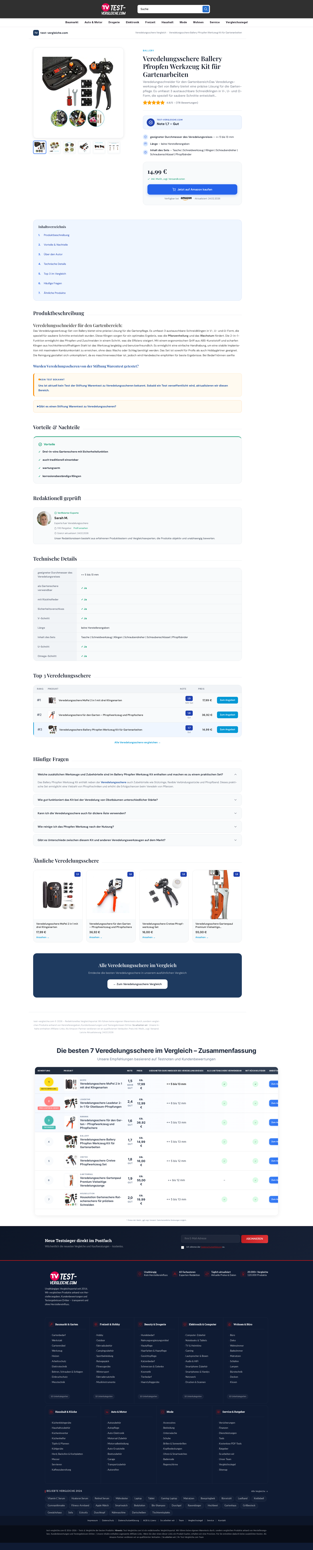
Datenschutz (108, 1520)
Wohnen (198, 22)
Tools (221, 1438)
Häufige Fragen (53, 283)
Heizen (55, 1356)
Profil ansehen (81, 528)
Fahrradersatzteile (105, 1377)
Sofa (70, 1513)
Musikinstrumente (105, 1382)
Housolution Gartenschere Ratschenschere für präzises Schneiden (100, 1200)
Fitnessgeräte (103, 1367)
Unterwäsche (170, 1433)
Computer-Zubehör (195, 1335)
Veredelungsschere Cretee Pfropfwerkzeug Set (97, 1162)
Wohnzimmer (237, 1346)
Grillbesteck (249, 1505)
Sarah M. (61, 518)
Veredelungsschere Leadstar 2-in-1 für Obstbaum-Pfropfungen (101, 1104)
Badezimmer (236, 1351)
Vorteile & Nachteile (56, 244)
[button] (137, 774)
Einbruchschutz (60, 1377)
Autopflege (113, 1428)
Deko (233, 1340)
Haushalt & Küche (66, 1411)
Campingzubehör (105, 1351)
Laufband (242, 1498)
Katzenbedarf (148, 1361)
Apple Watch (102, 1505)
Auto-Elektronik (116, 1433)
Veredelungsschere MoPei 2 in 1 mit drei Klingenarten (90, 700)
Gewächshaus (55, 1513)
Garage (111, 1459)
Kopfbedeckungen (172, 1449)
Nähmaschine (119, 1513)
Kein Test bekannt (52, 379)
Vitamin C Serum (56, 1498)
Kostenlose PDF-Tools (230, 1444)
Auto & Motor (93, 22)
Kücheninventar (60, 1433)
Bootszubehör (115, 1454)
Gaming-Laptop (169, 1498)
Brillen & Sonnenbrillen (174, 1444)
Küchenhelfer (59, 1438)
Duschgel (176, 1505)
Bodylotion (139, 1505)
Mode (183, 22)
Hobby (99, 1335)
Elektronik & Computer (202, 1324)
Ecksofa (83, 1513)
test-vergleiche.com (51, 33)
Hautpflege (147, 1346)
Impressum (92, 1520)
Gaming (189, 1351)
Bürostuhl (226, 1498)
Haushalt (168, 22)
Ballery (148, 50)
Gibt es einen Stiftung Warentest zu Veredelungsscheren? (76, 406)
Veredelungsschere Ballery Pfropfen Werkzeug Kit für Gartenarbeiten (100, 729)
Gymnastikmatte (56, 1505)
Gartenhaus (230, 1505)
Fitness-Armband (80, 1505)
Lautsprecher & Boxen (196, 1356)
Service (215, 22)
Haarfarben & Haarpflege (154, 1351)
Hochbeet (213, 1505)
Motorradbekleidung (118, 1444)
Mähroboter (122, 1498)
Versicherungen (227, 1423)
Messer (56, 1459)
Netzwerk (190, 1377)
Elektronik (132, 22)
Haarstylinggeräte (150, 1382)
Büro (232, 1335)
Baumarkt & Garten (66, 1324)
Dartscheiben (139, 1513)
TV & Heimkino (193, 1346)
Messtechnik (58, 1382)
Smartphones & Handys (197, 1372)
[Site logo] (113, 8)
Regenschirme (170, 1464)
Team (181, 1520)
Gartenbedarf (59, 1335)
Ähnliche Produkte (55, 293)
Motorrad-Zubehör (117, 1438)
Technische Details (55, 264)
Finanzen (223, 1428)
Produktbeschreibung (56, 235)
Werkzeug (57, 1351)
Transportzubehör (117, 1464)
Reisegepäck (102, 1361)
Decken (234, 1377)
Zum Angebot (227, 700)
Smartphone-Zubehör (196, 1367)
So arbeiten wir (140, 1025)
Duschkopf (99, 1513)
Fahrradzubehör (104, 1346)
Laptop (138, 1498)
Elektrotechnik (59, 1367)
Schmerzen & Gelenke (152, 1367)
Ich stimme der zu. (205, 1247)
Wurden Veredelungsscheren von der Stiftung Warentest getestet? (86, 366)
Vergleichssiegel (237, 22)
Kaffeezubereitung (61, 1470)
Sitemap (223, 1470)
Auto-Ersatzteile (116, 1449)
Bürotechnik (236, 1372)
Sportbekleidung (104, 1356)
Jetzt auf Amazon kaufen (195, 189)
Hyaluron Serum (80, 1498)
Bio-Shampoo (158, 1505)
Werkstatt (57, 1340)
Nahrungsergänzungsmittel (155, 1340)
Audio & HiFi (191, 1361)
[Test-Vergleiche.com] (63, 1278)
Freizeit (150, 22)
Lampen (234, 1367)
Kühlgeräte (57, 1449)
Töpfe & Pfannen (60, 1444)
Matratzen (235, 1356)
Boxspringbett (208, 1498)
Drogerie (114, 22)
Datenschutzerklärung (211, 1247)
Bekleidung (169, 1428)
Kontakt (222, 1520)
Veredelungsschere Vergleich (150, 32)
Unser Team (225, 1459)
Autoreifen (113, 1470)
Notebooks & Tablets (196, 1340)
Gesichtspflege (148, 1356)
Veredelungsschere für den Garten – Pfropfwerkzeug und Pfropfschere (101, 715)
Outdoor (100, 1340)
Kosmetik (146, 1372)
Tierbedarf (146, 1377)
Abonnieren (254, 1239)
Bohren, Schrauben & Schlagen (67, 1372)
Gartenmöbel (58, 1346)
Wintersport (102, 1372)
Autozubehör (114, 1423)
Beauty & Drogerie (155, 1324)
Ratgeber (223, 1449)
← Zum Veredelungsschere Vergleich (137, 984)
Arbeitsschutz (59, 1361)
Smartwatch (121, 1505)
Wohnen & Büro (242, 1324)
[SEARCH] (206, 9)
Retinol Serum (102, 1498)
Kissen (233, 1382)
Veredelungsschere (113, 782)
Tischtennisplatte (161, 1513)
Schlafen (234, 1361)
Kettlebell (259, 1498)
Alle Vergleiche (258, 1491)
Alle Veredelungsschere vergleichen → (137, 742)
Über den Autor (53, 254)
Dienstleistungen (228, 1433)
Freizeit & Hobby (110, 1324)
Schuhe (167, 1438)
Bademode (168, 1459)
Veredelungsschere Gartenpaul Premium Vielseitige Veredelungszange (100, 1181)
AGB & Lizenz (149, 1520)
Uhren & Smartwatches (175, 1454)
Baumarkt (71, 22)
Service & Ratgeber (233, 1411)
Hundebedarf (148, 1335)
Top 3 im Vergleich (55, 273)
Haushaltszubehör (61, 1428)
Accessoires (169, 1423)
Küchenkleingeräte (61, 1423)
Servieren (57, 1464)
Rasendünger (194, 1505)
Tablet (151, 1498)
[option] (39, 147)
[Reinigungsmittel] (44, 518)
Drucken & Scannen (195, 1382)
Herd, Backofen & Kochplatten (67, 1454)
